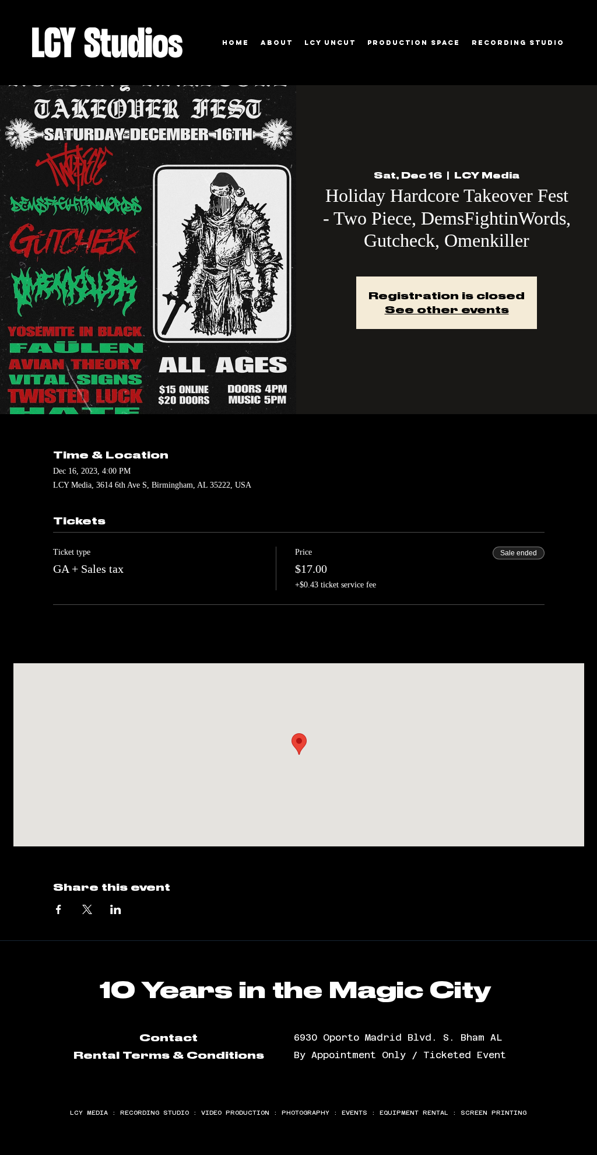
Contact (168, 1038)
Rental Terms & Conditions (168, 1055)
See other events (447, 310)
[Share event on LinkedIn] (115, 909)
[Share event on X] (87, 909)
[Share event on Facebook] (58, 909)
